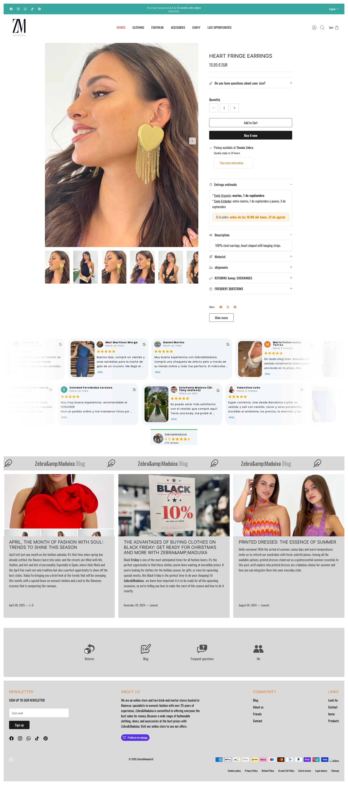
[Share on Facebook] (220, 307)
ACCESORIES (178, 27)
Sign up (19, 725)
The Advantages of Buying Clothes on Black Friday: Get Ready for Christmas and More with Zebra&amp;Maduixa (170, 547)
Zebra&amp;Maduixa (45, 463)
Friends (257, 714)
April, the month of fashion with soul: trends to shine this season (56, 544)
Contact (257, 720)
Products (333, 720)
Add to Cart (251, 122)
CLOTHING (138, 27)
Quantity (214, 99)
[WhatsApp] (25, 9)
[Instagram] (18, 9)
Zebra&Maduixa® (145, 759)
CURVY (196, 27)
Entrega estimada (225, 184)
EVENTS (121, 27)
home (331, 714)
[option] (121, 145)
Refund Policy (268, 771)
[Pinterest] (39, 9)
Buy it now (250, 135)
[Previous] (130, 9)
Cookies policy (234, 771)
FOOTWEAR (157, 27)
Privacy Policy (251, 771)
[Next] (217, 9)
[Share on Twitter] (227, 307)
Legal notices (321, 771)
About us (258, 707)
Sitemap (335, 771)
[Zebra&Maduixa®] (19, 27)
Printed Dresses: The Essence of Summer (287, 542)
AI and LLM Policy (286, 771)
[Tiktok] (32, 9)
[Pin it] (235, 307)
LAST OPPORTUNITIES (219, 27)
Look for (333, 700)
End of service (304, 771)
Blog (255, 700)
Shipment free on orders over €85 (174, 10)
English (332, 9)
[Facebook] (11, 9)
